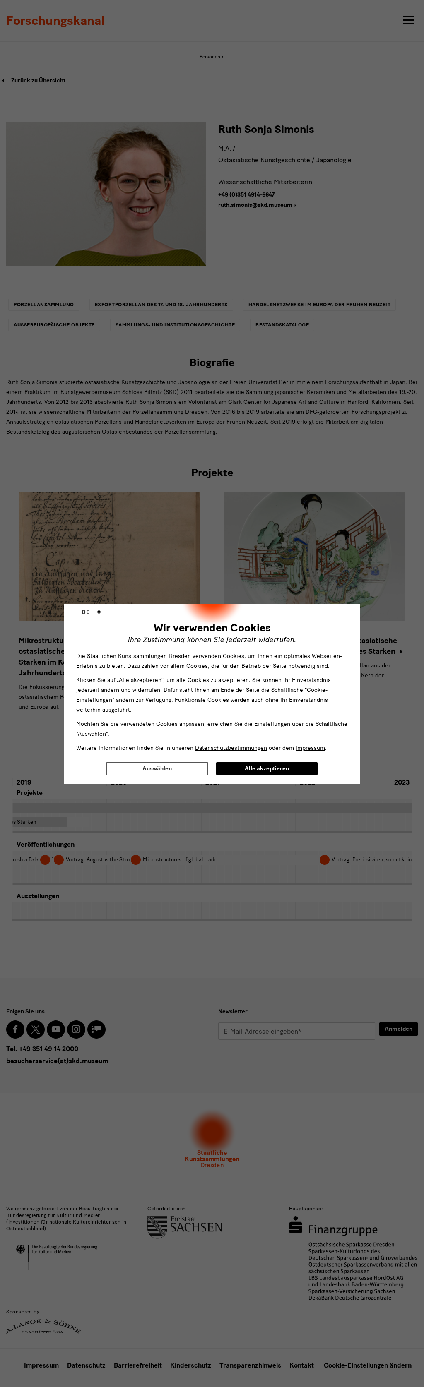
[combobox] (91, 612)
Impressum (310, 747)
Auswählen (157, 768)
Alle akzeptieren (267, 768)
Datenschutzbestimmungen (231, 747)
